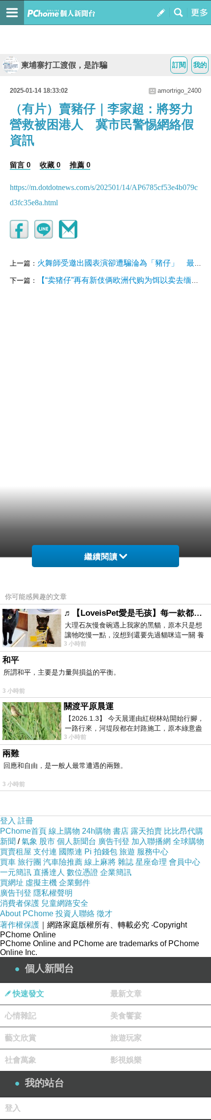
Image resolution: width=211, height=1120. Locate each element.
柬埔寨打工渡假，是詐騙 (64, 65)
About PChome (26, 913)
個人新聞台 (76, 841)
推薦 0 (80, 165)
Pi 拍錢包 (100, 851)
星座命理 (151, 862)
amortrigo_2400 (179, 90)
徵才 (104, 913)
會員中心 (184, 862)
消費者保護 (19, 903)
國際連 (70, 851)
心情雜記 (20, 1015)
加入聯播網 (151, 841)
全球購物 (188, 841)
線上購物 (64, 831)
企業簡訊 (116, 872)
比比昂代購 (183, 831)
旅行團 (29, 862)
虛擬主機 (41, 882)
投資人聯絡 (75, 913)
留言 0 (20, 165)
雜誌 (125, 862)
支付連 (45, 851)
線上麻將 (100, 862)
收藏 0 (50, 165)
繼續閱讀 (101, 556)
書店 (121, 831)
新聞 (8, 841)
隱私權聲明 (53, 893)
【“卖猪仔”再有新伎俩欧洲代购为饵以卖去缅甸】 (122, 280)
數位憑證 (82, 872)
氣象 (29, 841)
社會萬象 (20, 1060)
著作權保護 (19, 925)
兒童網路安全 (64, 903)
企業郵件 (74, 882)
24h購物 (96, 831)
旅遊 (127, 851)
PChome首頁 (23, 831)
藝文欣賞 (20, 1038)
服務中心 (152, 851)
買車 (8, 862)
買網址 (12, 882)
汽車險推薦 (62, 862)
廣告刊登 (114, 841)
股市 (47, 841)
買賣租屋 (15, 851)
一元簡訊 (15, 872)
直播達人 (49, 872)
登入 (8, 821)
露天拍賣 (146, 831)
